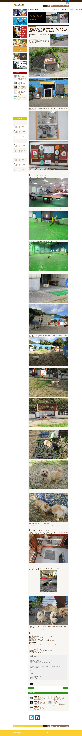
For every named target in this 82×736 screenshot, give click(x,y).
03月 (18, 127)
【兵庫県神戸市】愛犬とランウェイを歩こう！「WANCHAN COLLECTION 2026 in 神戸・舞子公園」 (22, 78)
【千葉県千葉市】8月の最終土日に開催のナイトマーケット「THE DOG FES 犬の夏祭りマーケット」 (22, 83)
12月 (14, 126)
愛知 (63, 5)
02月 (19, 127)
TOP (29, 9)
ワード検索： (53, 3)
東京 (48, 5)
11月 (16, 126)
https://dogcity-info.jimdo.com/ (39, 670)
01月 (21, 127)
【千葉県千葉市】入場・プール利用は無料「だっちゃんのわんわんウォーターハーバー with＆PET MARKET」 (22, 93)
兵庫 (59, 5)
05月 (14, 127)
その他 (67, 5)
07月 (23, 126)
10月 (18, 126)
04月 (16, 127)
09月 (19, 126)
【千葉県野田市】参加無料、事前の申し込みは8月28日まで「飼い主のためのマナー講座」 (22, 98)
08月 (21, 126)
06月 (24, 126)
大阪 (56, 5)
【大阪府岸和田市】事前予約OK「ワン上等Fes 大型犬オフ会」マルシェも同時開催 (22, 88)
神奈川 (52, 5)
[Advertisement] (20, 109)
